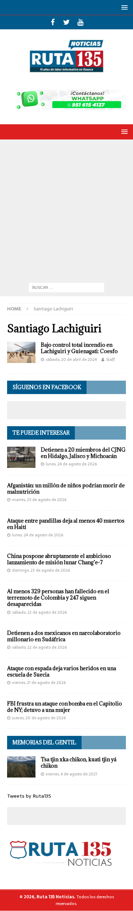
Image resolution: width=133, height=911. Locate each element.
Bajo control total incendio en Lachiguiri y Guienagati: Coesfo (79, 348)
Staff (110, 359)
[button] (123, 7)
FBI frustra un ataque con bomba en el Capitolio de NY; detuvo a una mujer (64, 706)
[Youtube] (80, 22)
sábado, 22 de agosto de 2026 (39, 612)
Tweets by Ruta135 (29, 796)
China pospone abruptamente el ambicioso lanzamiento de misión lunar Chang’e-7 (59, 559)
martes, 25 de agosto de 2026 (39, 499)
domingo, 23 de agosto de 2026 (41, 570)
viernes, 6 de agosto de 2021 (71, 774)
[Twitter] (66, 22)
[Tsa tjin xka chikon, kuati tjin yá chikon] (21, 767)
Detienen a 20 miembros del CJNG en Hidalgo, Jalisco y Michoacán (83, 452)
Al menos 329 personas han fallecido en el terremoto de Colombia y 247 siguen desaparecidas (58, 597)
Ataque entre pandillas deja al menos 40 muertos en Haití (65, 523)
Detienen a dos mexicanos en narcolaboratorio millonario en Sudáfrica (64, 636)
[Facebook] (52, 22)
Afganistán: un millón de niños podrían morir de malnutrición (66, 488)
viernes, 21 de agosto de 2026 (39, 682)
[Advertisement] (66, 209)
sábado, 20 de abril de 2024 (71, 359)
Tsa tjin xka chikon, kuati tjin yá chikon (78, 762)
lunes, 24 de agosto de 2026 (71, 464)
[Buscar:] (66, 287)
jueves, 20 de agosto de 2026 (39, 718)
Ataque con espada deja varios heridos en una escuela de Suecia (61, 671)
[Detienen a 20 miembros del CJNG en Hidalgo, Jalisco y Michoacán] (21, 457)
